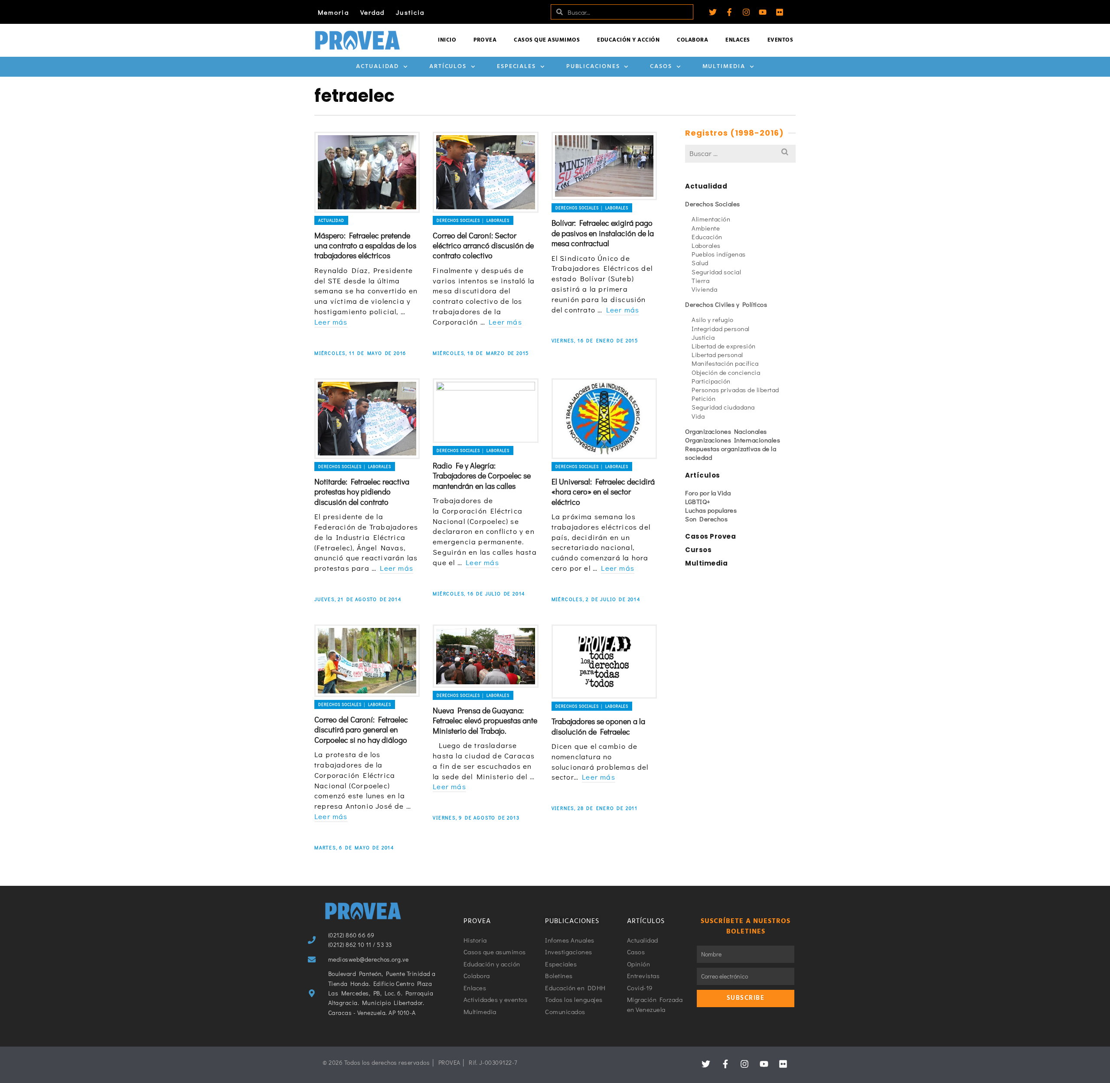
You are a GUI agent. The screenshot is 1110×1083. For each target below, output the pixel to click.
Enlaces (737, 40)
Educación (707, 236)
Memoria (333, 12)
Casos (661, 67)
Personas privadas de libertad (735, 389)
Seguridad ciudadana (723, 407)
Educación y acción (628, 40)
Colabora (692, 40)
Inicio (447, 40)
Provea (484, 40)
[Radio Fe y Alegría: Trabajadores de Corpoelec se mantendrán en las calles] (485, 410)
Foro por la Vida (708, 492)
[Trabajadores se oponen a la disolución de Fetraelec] (604, 661)
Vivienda (704, 289)
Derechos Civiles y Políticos (726, 304)
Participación (711, 381)
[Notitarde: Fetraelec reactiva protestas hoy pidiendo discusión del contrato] (367, 418)
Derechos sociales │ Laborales (473, 220)
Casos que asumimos (547, 40)
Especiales (516, 67)
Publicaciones (593, 67)
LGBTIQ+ (698, 501)
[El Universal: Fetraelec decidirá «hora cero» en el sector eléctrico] (604, 418)
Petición (703, 398)
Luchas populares (711, 510)
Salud (700, 262)
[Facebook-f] (729, 12)
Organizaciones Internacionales (732, 440)
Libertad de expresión (724, 345)
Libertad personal (717, 354)
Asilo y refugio (713, 319)
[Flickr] (780, 12)
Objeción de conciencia (726, 372)
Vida (698, 416)
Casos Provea (710, 536)
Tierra (700, 280)
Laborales (706, 245)
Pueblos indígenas (719, 254)
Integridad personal (721, 328)
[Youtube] (763, 12)
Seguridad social (716, 271)
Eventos (780, 40)
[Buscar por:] (740, 153)
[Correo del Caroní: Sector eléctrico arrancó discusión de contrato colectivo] (485, 172)
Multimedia (723, 67)
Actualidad (377, 67)
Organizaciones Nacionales (726, 431)
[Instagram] (746, 12)
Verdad (372, 12)
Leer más (331, 322)
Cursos (698, 549)
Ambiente (706, 228)
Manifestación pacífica (725, 363)
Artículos (448, 67)
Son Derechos (706, 518)
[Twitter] (713, 12)
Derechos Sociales (712, 203)
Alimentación (711, 219)
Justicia (410, 12)
